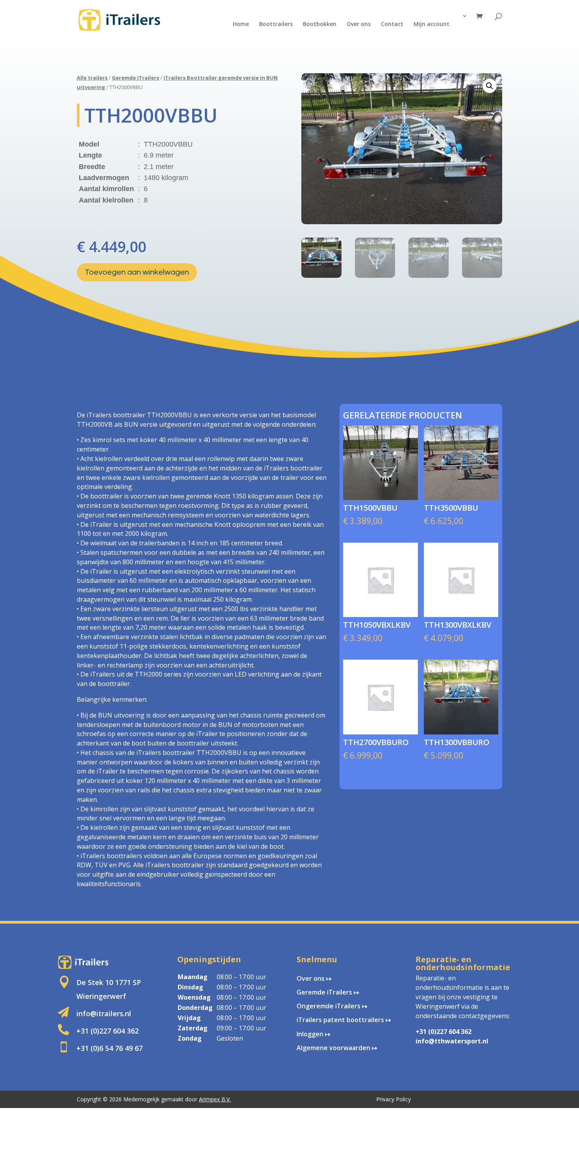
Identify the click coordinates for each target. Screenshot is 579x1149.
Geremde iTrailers (135, 77)
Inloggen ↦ (313, 1034)
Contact (392, 24)
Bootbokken (319, 24)
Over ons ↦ (314, 978)
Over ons (359, 24)
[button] (489, 86)
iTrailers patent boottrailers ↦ (344, 1019)
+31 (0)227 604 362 (443, 1031)
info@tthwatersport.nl (452, 1041)
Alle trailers (92, 77)
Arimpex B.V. (215, 1099)
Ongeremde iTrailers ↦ (332, 1006)
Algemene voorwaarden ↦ (337, 1047)
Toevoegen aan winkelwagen (137, 272)
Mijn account (431, 24)
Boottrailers (276, 24)
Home (241, 24)
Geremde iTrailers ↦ (328, 992)
